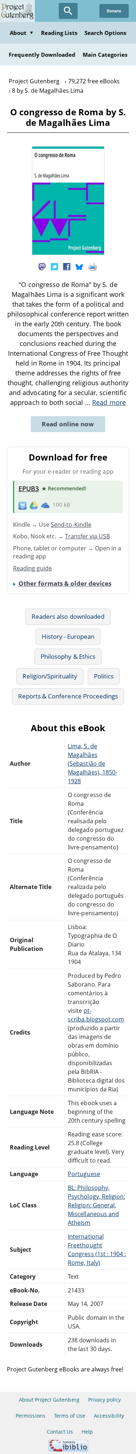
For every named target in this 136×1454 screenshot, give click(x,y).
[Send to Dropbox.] (22, 505)
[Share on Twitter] (54, 266)
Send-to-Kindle (71, 525)
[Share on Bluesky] (79, 266)
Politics (104, 676)
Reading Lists (59, 32)
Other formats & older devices (64, 583)
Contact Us (60, 1431)
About (22, 32)
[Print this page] (92, 266)
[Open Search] (68, 11)
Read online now (68, 424)
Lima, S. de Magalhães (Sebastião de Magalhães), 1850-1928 (92, 763)
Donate (114, 10)
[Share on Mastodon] (42, 266)
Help (87, 1431)
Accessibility (109, 1415)
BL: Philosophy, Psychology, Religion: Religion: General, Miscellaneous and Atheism (96, 1205)
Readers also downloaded (68, 616)
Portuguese (84, 1174)
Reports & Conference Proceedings (68, 696)
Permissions (30, 1415)
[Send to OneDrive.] (45, 505)
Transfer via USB (87, 536)
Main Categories (105, 54)
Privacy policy (104, 1399)
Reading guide (32, 568)
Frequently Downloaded (42, 54)
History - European (68, 636)
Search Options (106, 32)
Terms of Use (69, 1415)
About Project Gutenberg (49, 1399)
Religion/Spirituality (49, 676)
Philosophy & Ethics (68, 656)
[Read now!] (68, 253)
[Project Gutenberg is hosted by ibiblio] (68, 1449)
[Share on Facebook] (66, 266)
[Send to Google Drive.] (33, 505)
